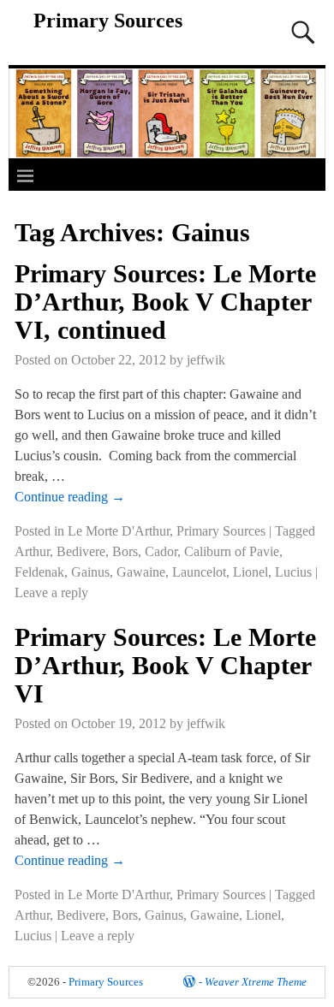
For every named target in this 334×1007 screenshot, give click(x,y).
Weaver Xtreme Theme (256, 981)
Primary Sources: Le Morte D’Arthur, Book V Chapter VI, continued (165, 301)
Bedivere (81, 551)
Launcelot (199, 572)
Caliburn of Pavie (231, 551)
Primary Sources (107, 20)
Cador (161, 551)
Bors (125, 551)
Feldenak (39, 572)
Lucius (293, 572)
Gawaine (140, 572)
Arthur (32, 551)
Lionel (250, 572)
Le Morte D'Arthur (119, 531)
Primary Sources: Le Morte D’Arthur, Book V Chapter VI (165, 665)
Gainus (90, 572)
